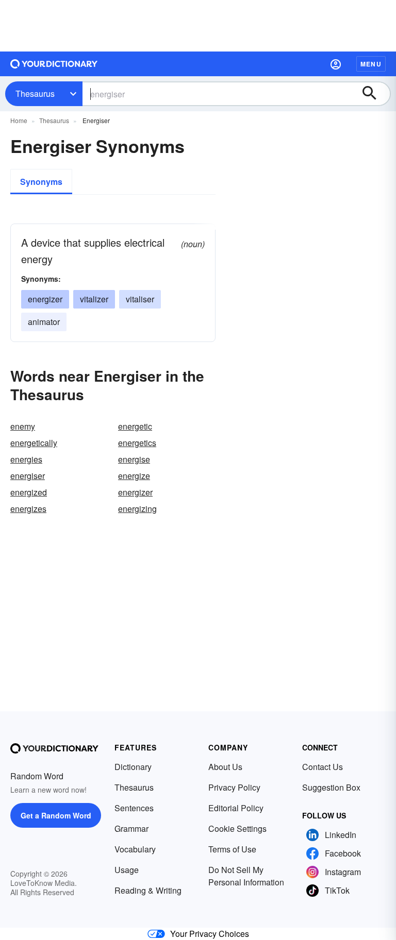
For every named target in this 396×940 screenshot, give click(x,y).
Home (18, 120)
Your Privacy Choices (209, 933)
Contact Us (322, 767)
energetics (137, 443)
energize (134, 476)
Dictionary (133, 767)
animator (44, 322)
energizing (137, 509)
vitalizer (94, 299)
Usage (126, 870)
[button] (335, 64)
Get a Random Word (56, 815)
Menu (371, 64)
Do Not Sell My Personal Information (246, 876)
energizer (45, 299)
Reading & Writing (148, 890)
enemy (22, 426)
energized (28, 492)
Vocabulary (135, 849)
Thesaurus (35, 93)
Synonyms (41, 181)
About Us (225, 767)
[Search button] (374, 93)
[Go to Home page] (54, 64)
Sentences (134, 808)
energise (134, 459)
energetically (33, 443)
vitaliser (140, 299)
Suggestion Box (331, 787)
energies (26, 459)
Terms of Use (232, 849)
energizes (28, 509)
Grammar (131, 828)
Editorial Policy (235, 808)
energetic (135, 426)
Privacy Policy (234, 787)
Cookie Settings (237, 828)
